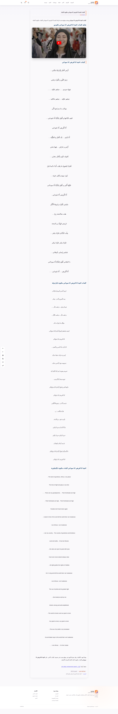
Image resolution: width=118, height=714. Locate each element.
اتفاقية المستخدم (55, 700)
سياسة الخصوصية (55, 698)
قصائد (59, 2)
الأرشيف (67, 2)
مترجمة (45, 2)
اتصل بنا (56, 696)
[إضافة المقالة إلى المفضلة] (2, 362)
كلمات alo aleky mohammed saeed (70, 666)
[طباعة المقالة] (2, 355)
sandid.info (22, 706)
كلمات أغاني (35, 693)
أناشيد (50, 2)
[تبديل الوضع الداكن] (21, 2)
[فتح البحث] (28, 2)
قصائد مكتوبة (35, 696)
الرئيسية (72, 2)
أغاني (63, 2)
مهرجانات (54, 2)
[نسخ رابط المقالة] (2, 365)
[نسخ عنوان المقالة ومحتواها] (2, 358)
